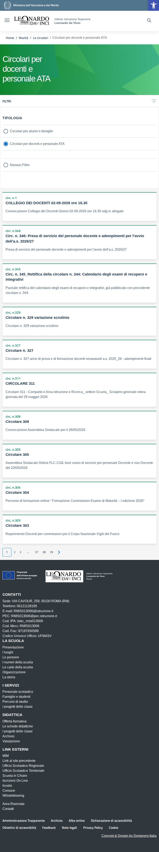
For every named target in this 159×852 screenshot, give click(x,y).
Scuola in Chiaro (14, 775)
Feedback (49, 827)
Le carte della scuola (17, 667)
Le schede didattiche (17, 726)
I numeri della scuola (17, 662)
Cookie (113, 827)
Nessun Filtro (20, 165)
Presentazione (13, 647)
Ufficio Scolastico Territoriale (23, 770)
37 (36, 552)
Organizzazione (14, 672)
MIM (5, 755)
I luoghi (7, 652)
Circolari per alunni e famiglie (31, 131)
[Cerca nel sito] (149, 21)
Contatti (8, 809)
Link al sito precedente (19, 760)
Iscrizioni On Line (15, 780)
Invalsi (7, 785)
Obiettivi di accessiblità (19, 827)
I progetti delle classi (17, 706)
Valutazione (11, 741)
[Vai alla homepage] (32, 21)
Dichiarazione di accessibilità (111, 820)
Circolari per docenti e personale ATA (37, 144)
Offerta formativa (14, 721)
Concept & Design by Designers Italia (129, 835)
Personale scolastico (17, 691)
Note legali (69, 827)
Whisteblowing (13, 795)
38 (44, 552)
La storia (8, 677)
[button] (153, 5)
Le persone (10, 657)
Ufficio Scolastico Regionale (23, 765)
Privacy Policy (93, 827)
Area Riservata (13, 804)
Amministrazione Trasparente (23, 820)
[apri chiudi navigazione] (7, 20)
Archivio (8, 736)
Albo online (77, 820)
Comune (8, 790)
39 (51, 552)
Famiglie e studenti (16, 696)
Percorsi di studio (15, 701)
